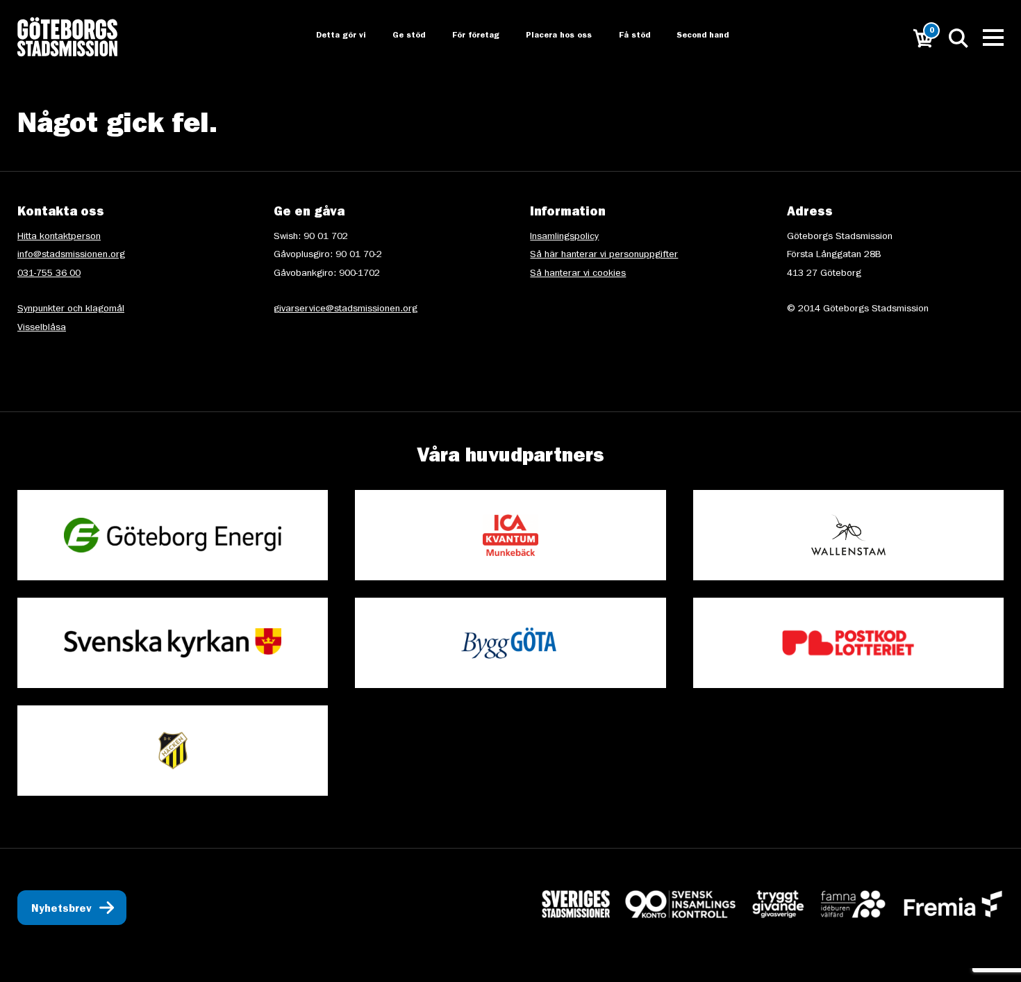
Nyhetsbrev (61, 909)
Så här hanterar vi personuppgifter (604, 255)
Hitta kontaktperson (59, 237)
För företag (464, 36)
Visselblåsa (41, 328)
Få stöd (625, 36)
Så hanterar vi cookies (578, 274)
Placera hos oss (549, 36)
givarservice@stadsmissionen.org (345, 309)
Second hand (695, 36)
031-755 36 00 (49, 274)
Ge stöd (397, 36)
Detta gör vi (328, 36)
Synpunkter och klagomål (70, 309)
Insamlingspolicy (564, 237)
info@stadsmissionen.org (71, 255)
